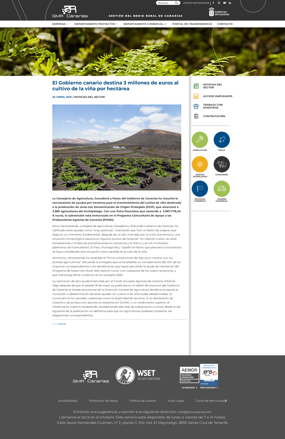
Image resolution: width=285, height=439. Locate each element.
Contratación (214, 116)
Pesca (221, 150)
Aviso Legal (176, 400)
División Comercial (222, 200)
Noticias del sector (212, 86)
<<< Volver (59, 324)
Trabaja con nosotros (213, 106)
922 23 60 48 (90, 417)
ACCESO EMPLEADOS (195, 3)
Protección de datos (103, 400)
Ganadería (221, 174)
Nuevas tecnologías (200, 175)
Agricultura (200, 150)
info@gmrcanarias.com (195, 412)
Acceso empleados (217, 96)
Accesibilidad (67, 400)
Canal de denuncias (210, 400)
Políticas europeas (200, 200)
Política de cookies (143, 400)
